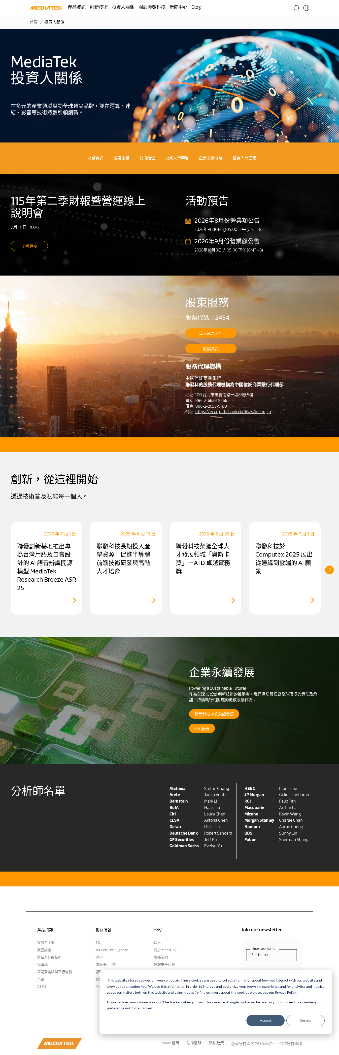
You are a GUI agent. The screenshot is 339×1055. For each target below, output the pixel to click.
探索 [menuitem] (157, 943)
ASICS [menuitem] (41, 987)
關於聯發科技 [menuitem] (151, 7)
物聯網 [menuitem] (42, 965)
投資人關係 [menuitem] (123, 7)
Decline (305, 1020)
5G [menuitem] (98, 943)
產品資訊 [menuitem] (77, 7)
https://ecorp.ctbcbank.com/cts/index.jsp (233, 412)
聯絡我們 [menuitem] (161, 957)
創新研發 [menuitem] (103, 930)
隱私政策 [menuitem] (216, 1043)
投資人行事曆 (177, 158)
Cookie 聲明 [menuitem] (169, 1043)
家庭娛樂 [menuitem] (44, 950)
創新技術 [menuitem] (99, 7)
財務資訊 (95, 158)
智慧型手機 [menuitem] (46, 943)
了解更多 (29, 247)
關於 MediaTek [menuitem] (165, 950)
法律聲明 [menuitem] (194, 1043)
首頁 (34, 23)
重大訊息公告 (211, 334)
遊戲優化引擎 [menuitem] (106, 965)
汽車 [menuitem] (40, 980)
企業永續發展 (211, 158)
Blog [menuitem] (196, 7)
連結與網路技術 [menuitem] (49, 957)
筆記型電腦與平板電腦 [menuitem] (54, 972)
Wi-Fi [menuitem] (99, 957)
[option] (47, 568)
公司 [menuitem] (158, 930)
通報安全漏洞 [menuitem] (164, 965)
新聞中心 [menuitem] (178, 7)
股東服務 (121, 158)
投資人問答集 (244, 158)
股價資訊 (211, 349)
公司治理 (147, 158)
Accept (265, 1020)
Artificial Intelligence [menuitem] (112, 950)
